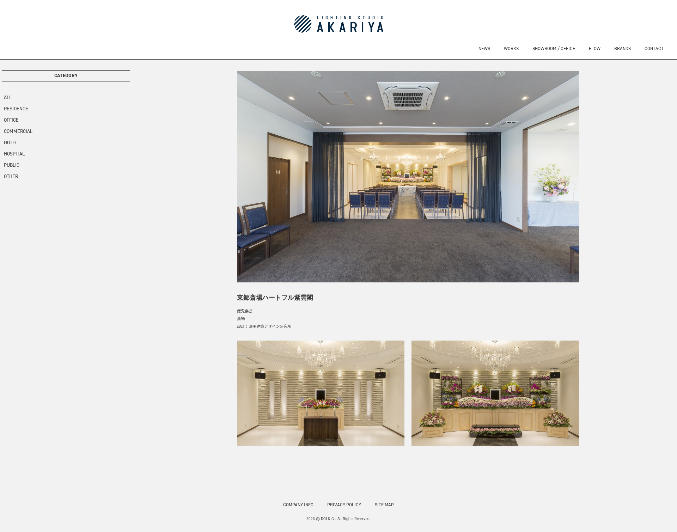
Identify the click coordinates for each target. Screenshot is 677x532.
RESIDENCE (16, 108)
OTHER (11, 176)
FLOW (594, 48)
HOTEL (11, 142)
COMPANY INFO (298, 505)
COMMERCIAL (18, 131)
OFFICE (11, 120)
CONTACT (654, 48)
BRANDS (622, 48)
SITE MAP (384, 505)
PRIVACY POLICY (344, 505)
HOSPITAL (14, 154)
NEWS (484, 48)
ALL (8, 97)
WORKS (511, 48)
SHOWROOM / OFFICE (553, 48)
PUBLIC (11, 165)
